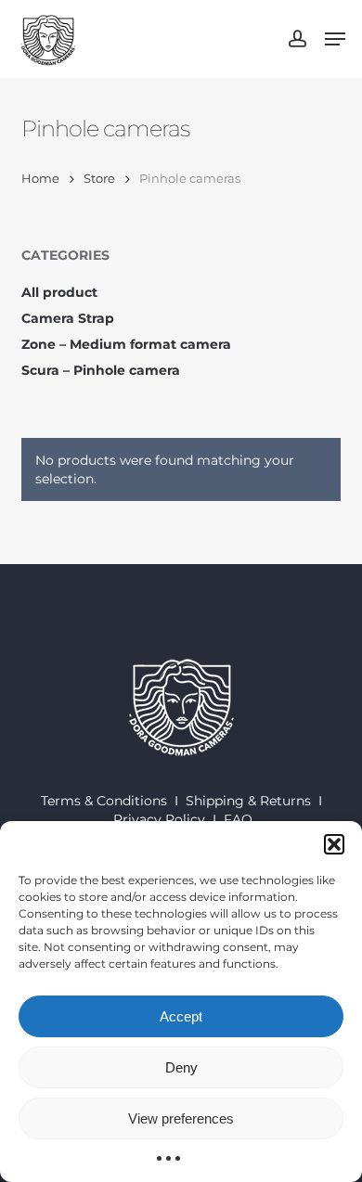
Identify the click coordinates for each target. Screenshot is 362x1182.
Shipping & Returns (248, 800)
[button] (334, 844)
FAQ (238, 819)
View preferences (181, 1118)
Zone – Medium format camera (126, 344)
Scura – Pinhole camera (100, 370)
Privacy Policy (159, 819)
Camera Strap (67, 318)
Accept (181, 1016)
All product (59, 292)
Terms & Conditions (104, 800)
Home (40, 179)
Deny (181, 1067)
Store (99, 179)
